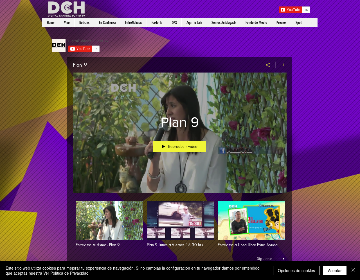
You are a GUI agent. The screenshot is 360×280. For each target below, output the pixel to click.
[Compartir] (268, 65)
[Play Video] (109, 224)
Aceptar (335, 270)
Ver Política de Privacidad (66, 273)
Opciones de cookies (296, 270)
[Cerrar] (353, 270)
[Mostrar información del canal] (281, 65)
